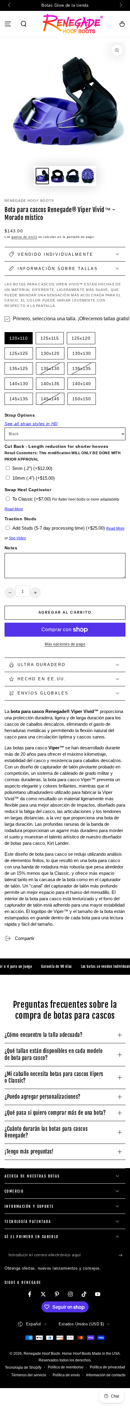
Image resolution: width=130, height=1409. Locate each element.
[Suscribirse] (122, 1255)
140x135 (52, 385)
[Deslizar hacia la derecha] (120, 5)
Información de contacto (105, 1375)
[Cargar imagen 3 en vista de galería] (72, 176)
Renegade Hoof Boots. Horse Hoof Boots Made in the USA (72, 1353)
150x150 (83, 400)
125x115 (51, 340)
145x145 (52, 400)
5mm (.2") (32, 468)
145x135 (20, 400)
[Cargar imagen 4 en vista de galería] (87, 176)
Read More (14, 509)
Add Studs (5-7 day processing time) (58, 528)
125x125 (20, 355)
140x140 (83, 385)
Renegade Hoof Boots (29, 200)
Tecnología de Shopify (23, 1367)
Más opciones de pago (65, 644)
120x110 (20, 340)
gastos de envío (24, 236)
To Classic (31, 498)
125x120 (82, 340)
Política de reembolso (65, 1367)
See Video (17, 538)
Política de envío (66, 1375)
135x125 (20, 370)
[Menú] (8, 24)
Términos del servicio (28, 1375)
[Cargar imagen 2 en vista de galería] (57, 176)
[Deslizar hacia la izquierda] (10, 5)
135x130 (52, 370)
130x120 (52, 355)
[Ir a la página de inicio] (73, 24)
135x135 (83, 370)
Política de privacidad (107, 1367)
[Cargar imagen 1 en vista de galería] (42, 176)
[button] (23, 24)
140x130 (20, 385)
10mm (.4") (33, 478)
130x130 (83, 355)
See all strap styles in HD (31, 423)
